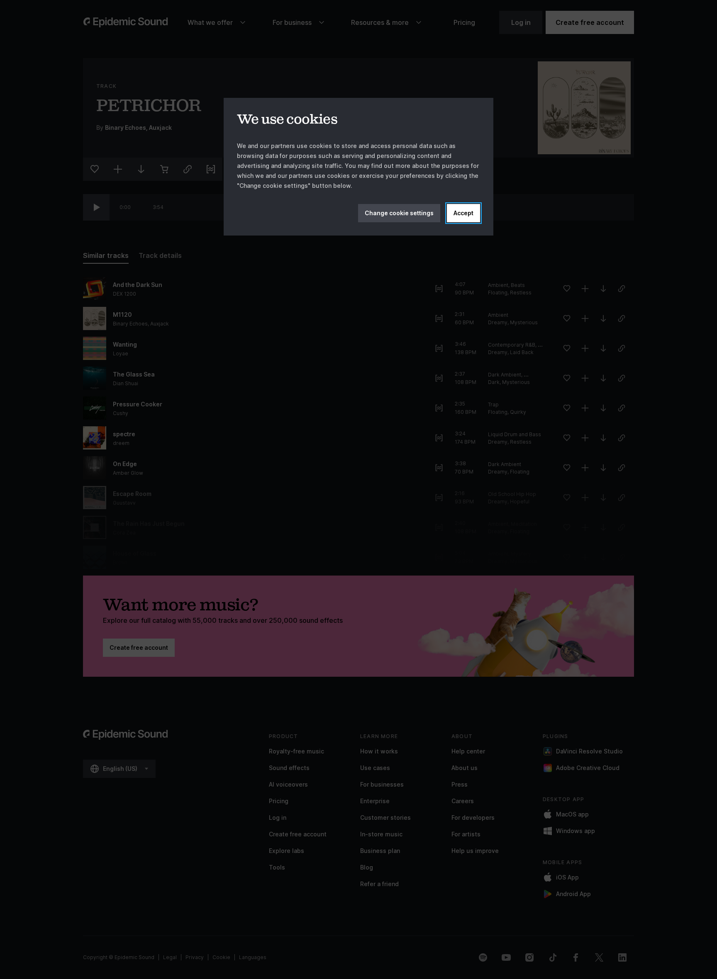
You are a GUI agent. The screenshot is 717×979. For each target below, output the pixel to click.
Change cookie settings (399, 212)
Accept (463, 212)
